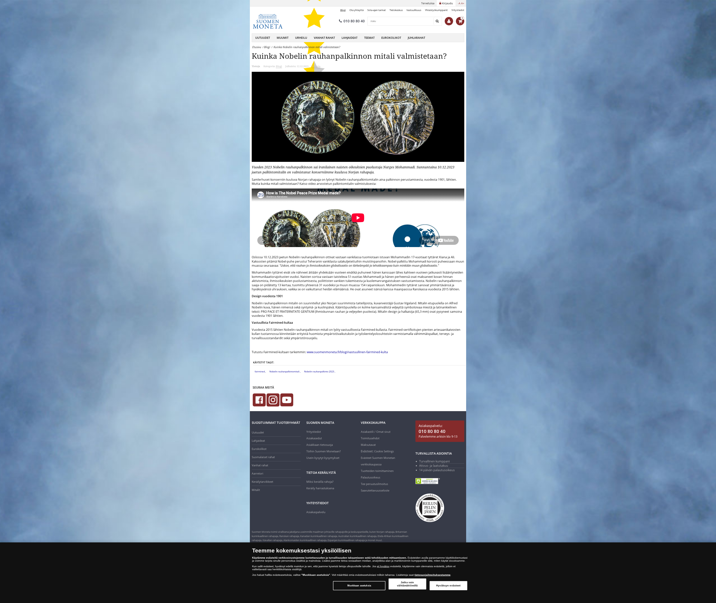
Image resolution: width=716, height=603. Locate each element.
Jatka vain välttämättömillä (407, 584)
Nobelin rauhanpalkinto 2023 (319, 371)
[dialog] (358, 572)
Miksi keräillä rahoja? (319, 481)
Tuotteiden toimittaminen (377, 471)
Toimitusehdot (370, 438)
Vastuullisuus (413, 10)
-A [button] (459, 3)
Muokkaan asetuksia (359, 585)
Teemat (369, 38)
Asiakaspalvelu (315, 512)
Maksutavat (368, 445)
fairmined (260, 371)
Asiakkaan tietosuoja (319, 445)
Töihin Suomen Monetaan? (323, 451)
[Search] (437, 21)
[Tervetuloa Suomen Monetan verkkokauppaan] (449, 21)
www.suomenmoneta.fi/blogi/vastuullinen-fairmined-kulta (347, 352)
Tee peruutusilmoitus (374, 484)
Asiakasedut (314, 438)
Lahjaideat (349, 38)
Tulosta (316, 66)
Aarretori (257, 473)
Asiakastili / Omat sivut (375, 432)
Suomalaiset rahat (263, 457)
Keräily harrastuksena (320, 488)
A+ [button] (462, 3)
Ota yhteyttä (356, 10)
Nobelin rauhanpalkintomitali (284, 371)
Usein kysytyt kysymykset (322, 458)
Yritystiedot (457, 10)
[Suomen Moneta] (270, 21)
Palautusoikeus (370, 477)
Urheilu (301, 38)
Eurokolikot (391, 38)
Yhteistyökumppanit (436, 10)
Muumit (282, 38)
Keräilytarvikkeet (262, 481)
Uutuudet (262, 38)
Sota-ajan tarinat (376, 10)
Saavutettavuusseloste (375, 490)
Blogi (343, 10)
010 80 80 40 (354, 21)
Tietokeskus (396, 10)
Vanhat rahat (324, 38)
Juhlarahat (416, 38)
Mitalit (256, 490)
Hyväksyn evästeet (448, 585)
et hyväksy (383, 566)
